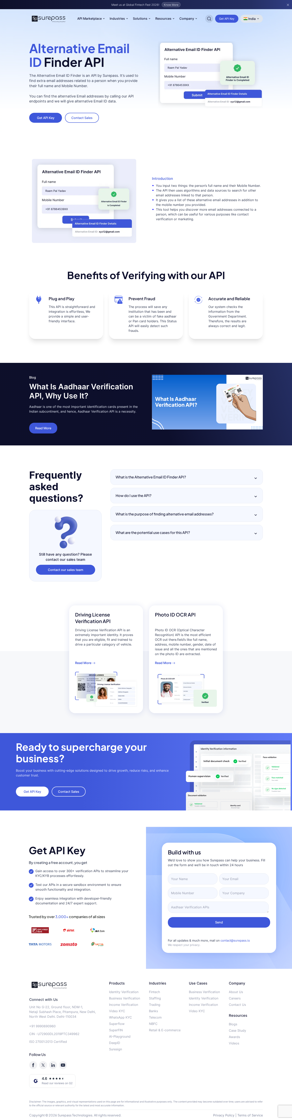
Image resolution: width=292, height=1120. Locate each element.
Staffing (155, 998)
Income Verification (123, 1005)
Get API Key (226, 18)
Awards (234, 1037)
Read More (43, 428)
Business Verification (124, 998)
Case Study (237, 1030)
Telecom (155, 1017)
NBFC (153, 1024)
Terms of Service (250, 1115)
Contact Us (237, 1005)
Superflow (117, 1024)
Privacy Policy (223, 1115)
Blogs (233, 1024)
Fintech (154, 992)
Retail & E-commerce (165, 1030)
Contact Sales (82, 118)
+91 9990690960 (42, 1026)
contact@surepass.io (235, 940)
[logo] (66, 985)
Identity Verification (123, 992)
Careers (235, 998)
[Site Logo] (48, 19)
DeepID (114, 1043)
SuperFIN (116, 1030)
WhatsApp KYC (120, 1017)
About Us (236, 992)
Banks (153, 1011)
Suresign (115, 1049)
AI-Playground (120, 1036)
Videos (234, 1043)
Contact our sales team (65, 570)
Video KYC (117, 1011)
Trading (154, 1005)
